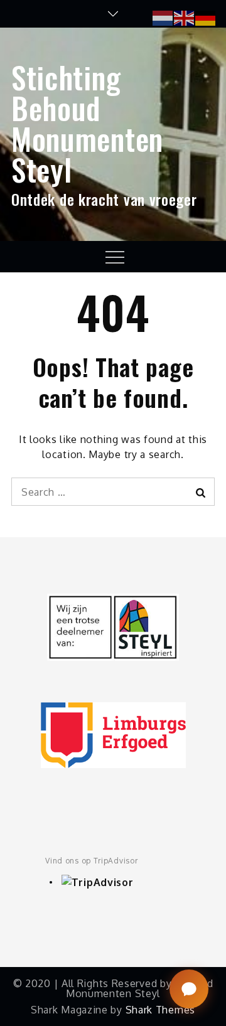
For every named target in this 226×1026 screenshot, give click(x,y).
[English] (184, 17)
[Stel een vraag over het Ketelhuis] (189, 989)
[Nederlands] (163, 17)
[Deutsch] (206, 17)
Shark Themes (160, 1009)
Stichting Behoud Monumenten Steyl (87, 123)
